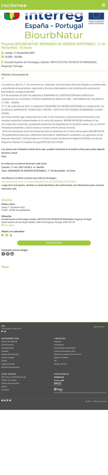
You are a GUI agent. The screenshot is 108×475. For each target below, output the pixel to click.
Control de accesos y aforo (64, 351)
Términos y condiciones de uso (13, 377)
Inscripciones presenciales (64, 348)
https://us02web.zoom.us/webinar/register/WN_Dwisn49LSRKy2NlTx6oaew (39, 181)
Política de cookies (8, 380)
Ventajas (4, 351)
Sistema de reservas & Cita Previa (67, 354)
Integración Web (8, 364)
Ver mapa (9, 225)
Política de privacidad (10, 383)
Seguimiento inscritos (10, 354)
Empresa (57, 341)
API (55, 361)
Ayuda (3, 386)
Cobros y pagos (7, 357)
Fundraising (59, 345)
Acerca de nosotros (9, 341)
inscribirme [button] (54, 242)
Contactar (5, 390)
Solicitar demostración (10, 367)
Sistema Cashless (61, 357)
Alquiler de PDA (60, 364)
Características (7, 348)
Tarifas (4, 361)
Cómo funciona (7, 345)
